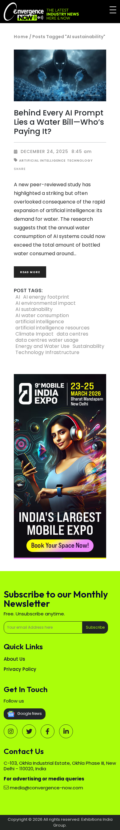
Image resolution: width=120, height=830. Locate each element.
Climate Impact (34, 334)
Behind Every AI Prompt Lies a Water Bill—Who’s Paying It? (59, 121)
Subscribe (95, 627)
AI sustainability (34, 309)
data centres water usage (46, 340)
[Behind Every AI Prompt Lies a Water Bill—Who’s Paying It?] (60, 76)
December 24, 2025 (44, 151)
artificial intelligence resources (52, 328)
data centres (72, 334)
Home (21, 36)
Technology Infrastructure (47, 352)
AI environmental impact (45, 303)
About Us (14, 659)
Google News (29, 713)
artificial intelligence (39, 322)
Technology (80, 160)
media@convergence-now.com (46, 787)
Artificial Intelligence (42, 160)
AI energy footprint (46, 297)
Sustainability (88, 346)
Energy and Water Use (42, 346)
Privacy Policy (20, 669)
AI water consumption (42, 315)
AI (17, 297)
